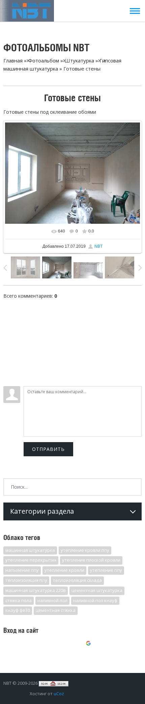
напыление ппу (22, 570)
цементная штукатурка (96, 590)
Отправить (48, 449)
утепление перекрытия (30, 560)
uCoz (59, 694)
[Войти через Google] (89, 644)
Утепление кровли (64, 570)
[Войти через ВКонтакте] (55, 644)
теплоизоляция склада (77, 580)
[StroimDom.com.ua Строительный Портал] (53, 683)
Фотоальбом (43, 60)
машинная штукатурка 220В (35, 590)
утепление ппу (106, 570)
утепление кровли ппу (85, 550)
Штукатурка (79, 60)
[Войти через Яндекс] (78, 644)
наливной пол (52, 600)
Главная (13, 60)
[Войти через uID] (43, 644)
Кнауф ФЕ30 (17, 610)
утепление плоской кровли (91, 560)
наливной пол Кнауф (95, 600)
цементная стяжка (56, 610)
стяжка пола (18, 600)
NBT (98, 246)
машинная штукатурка (30, 550)
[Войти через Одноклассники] (101, 644)
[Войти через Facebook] (66, 644)
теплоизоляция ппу (26, 580)
